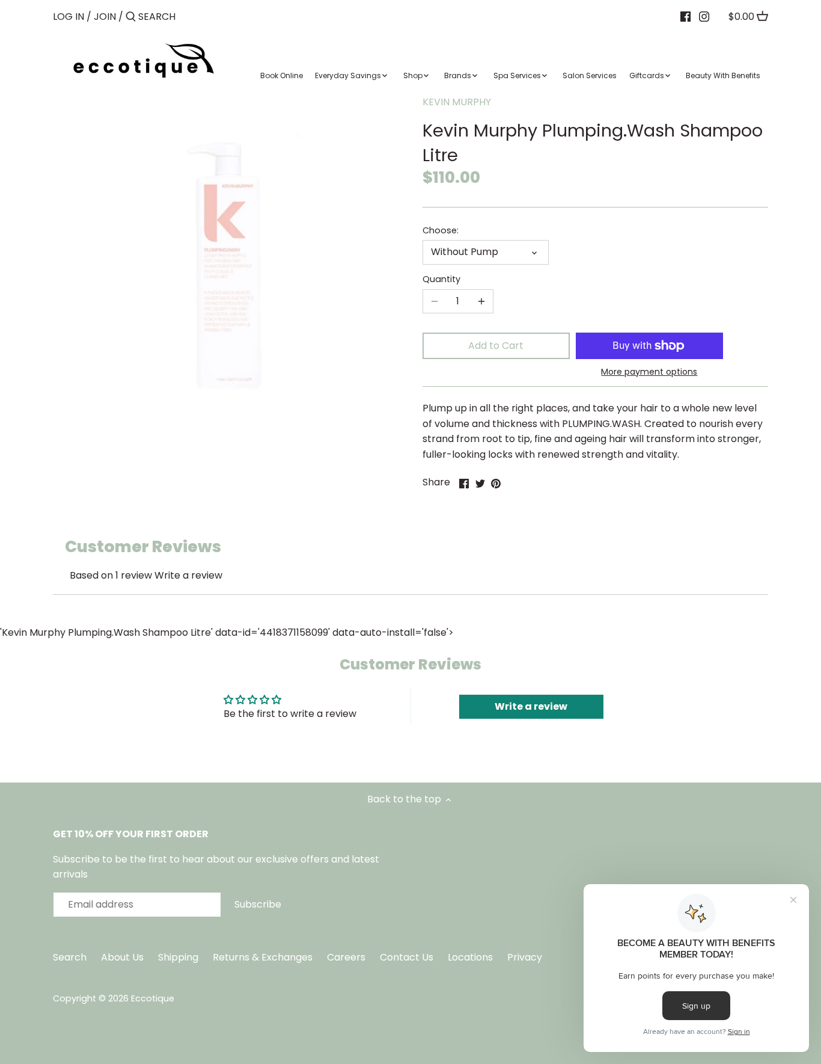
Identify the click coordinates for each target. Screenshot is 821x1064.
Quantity (441, 279)
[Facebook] (685, 16)
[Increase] (481, 301)
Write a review (188, 575)
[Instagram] (704, 16)
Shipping (178, 957)
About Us (122, 957)
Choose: (441, 231)
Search (70, 957)
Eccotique (152, 998)
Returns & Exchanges (263, 957)
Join (105, 16)
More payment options (649, 372)
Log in (68, 16)
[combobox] (189, 16)
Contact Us (408, 957)
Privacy (524, 957)
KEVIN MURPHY (457, 102)
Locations (471, 957)
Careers (346, 957)
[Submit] (131, 17)
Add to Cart (495, 345)
